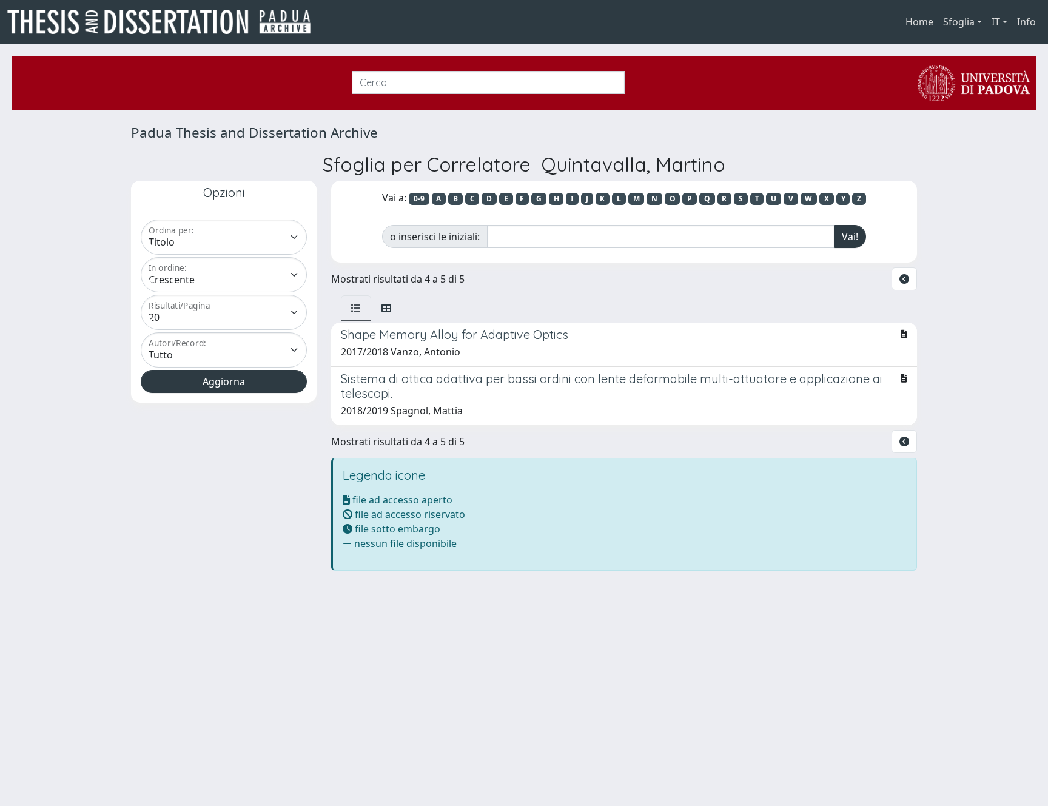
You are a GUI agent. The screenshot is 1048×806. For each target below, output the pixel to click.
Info (1026, 22)
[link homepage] (163, 21)
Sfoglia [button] (959, 22)
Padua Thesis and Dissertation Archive (254, 132)
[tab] (356, 308)
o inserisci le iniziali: (435, 236)
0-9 (419, 198)
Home (919, 22)
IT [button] (996, 22)
